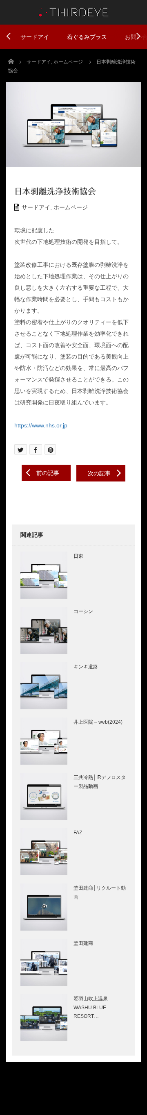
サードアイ (34, 37)
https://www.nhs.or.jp (40, 425)
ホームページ (70, 207)
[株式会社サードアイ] (73, 11)
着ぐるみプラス (87, 37)
